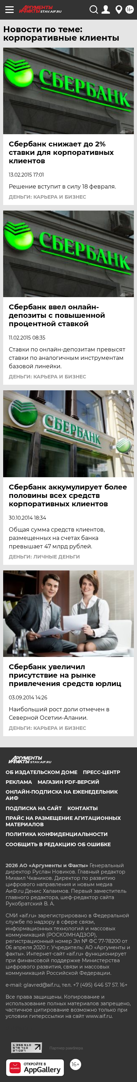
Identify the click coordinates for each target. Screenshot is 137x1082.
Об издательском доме (41, 772)
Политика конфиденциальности (57, 834)
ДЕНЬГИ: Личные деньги (44, 556)
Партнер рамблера (66, 1048)
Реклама (19, 782)
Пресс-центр (101, 772)
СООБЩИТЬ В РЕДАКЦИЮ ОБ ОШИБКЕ (58, 844)
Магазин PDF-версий (68, 782)
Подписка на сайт (34, 808)
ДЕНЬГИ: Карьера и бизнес (47, 196)
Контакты (82, 808)
